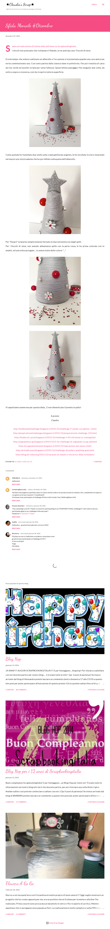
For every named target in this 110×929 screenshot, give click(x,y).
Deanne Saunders (18, 506)
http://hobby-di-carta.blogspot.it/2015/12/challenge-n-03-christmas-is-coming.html (55, 437)
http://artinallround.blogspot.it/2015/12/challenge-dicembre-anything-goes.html (55, 450)
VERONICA (16, 478)
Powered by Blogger (56, 923)
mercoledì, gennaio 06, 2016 (28, 522)
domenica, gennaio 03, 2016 (36, 506)
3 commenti (21, 914)
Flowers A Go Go (20, 883)
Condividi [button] (98, 462)
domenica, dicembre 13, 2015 (32, 478)
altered (18, 462)
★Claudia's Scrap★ (20, 4)
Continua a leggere (96, 690)
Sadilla (14, 522)
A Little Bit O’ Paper (27, 513)
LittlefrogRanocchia (19, 489)
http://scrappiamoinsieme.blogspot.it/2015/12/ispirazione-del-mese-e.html (55, 446)
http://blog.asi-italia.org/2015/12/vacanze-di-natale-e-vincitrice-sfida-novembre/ (55, 454)
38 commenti (21, 690)
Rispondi (16, 484)
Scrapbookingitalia (67, 46)
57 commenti (21, 802)
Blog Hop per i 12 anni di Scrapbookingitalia (43, 771)
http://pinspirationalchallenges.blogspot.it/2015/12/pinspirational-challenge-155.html (55, 433)
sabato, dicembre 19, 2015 (37, 489)
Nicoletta (15, 533)
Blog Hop (13, 659)
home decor (27, 462)
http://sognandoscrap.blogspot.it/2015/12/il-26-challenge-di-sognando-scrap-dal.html (55, 441)
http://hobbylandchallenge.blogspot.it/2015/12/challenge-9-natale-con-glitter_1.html (55, 428)
